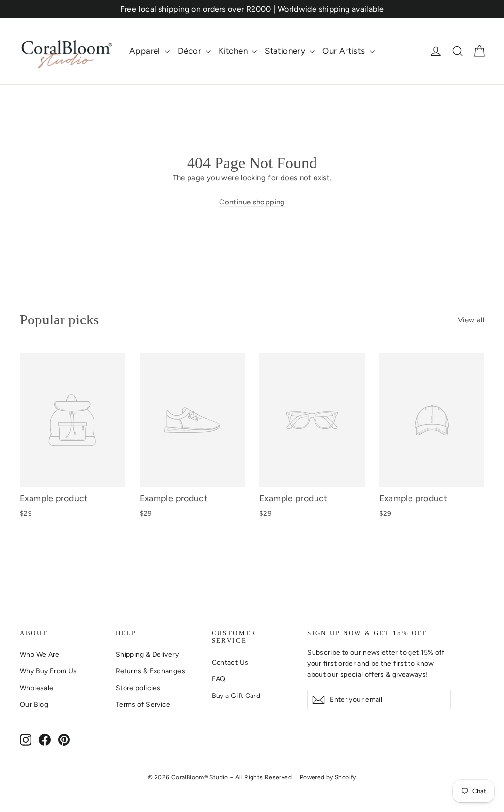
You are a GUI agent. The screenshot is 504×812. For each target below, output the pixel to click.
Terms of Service (143, 704)
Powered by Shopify (328, 777)
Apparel (145, 51)
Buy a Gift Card (236, 695)
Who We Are (40, 654)
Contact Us (230, 662)
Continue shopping (251, 202)
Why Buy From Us (48, 671)
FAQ (219, 679)
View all (471, 320)
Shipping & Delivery (147, 654)
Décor (190, 51)
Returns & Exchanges (150, 671)
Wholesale (36, 688)
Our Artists (344, 51)
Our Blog (34, 704)
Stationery (286, 51)
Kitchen (234, 51)
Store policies (138, 688)
